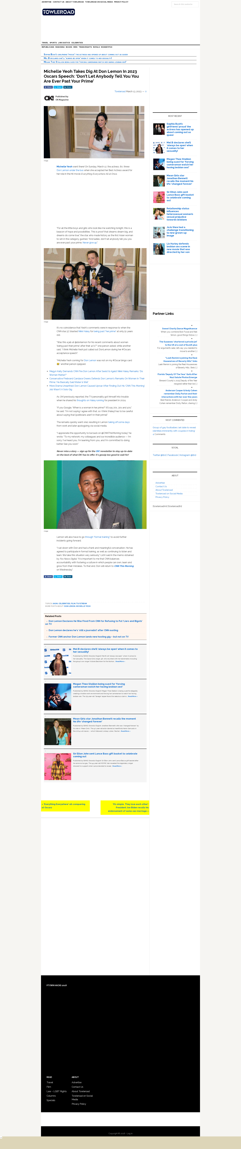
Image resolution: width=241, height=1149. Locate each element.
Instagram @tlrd (188, 455)
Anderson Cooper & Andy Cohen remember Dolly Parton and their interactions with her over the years (179, 393)
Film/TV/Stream (79, 604)
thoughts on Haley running (90, 400)
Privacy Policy (162, 497)
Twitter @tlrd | (160, 455)
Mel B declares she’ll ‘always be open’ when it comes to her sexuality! (78, 58)
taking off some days (119, 422)
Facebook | (174, 455)
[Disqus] (95, 859)
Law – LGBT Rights (57, 1091)
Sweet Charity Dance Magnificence (179, 328)
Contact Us (161, 486)
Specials (51, 1100)
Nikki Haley (84, 331)
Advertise (160, 483)
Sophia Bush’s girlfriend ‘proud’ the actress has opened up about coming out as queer (86, 54)
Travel (50, 1082)
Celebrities (64, 604)
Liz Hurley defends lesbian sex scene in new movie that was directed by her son (178, 247)
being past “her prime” (105, 331)
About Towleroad (164, 490)
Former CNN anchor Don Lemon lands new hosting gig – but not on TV (89, 636)
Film (49, 1087)
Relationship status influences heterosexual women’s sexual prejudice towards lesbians (180, 214)
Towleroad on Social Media (169, 493)
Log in (129, 1133)
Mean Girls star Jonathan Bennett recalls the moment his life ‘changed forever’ (180, 179)
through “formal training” (97, 537)
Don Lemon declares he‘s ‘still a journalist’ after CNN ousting (83, 630)
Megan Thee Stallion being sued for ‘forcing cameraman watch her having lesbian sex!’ (85, 62)
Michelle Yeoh (64, 166)
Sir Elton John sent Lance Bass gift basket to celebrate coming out (180, 196)
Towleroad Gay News (121, 12)
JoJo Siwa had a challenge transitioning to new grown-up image (180, 231)
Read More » (120, 661)
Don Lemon (63, 170)
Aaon (55, 604)
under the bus (76, 170)
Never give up (90, 242)
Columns (51, 1096)
